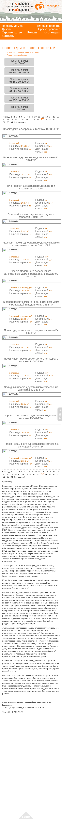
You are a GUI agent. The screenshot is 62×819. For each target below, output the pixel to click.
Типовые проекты (48, 26)
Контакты (8, 35)
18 (8, 120)
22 (23, 120)
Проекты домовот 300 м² (19, 108)
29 (50, 120)
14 (50, 117)
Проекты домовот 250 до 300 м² (19, 99)
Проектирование (49, 29)
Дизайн (7, 29)
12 (43, 117)
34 (12, 122)
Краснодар (52, 5)
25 (34, 120)
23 (27, 120)
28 (46, 120)
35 (15, 122)
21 (19, 120)
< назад (6, 117)
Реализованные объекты (17, 55)
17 (4, 120)
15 (54, 117)
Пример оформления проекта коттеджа (23, 52)
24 (30, 120)
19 (12, 120)
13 (46, 117)
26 (38, 120)
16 (58, 117)
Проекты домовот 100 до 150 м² (19, 71)
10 (35, 117)
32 (4, 122)
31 (57, 120)
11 (39, 117)
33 (8, 122)
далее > (22, 122)
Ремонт (32, 32)
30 (54, 120)
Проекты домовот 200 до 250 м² (19, 89)
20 (15, 120)
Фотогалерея (51, 32)
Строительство (12, 32)
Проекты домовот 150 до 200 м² (19, 80)
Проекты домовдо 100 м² (19, 62)
